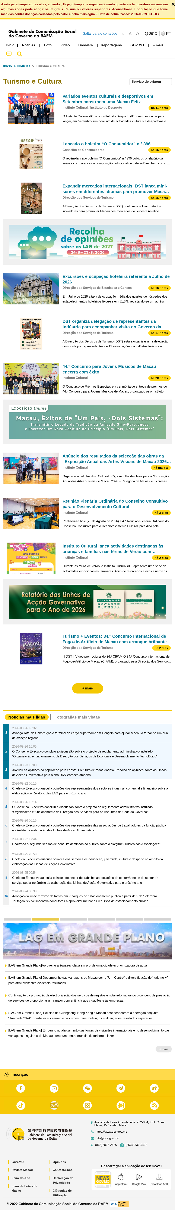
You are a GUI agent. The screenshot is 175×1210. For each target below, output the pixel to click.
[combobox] (151, 81)
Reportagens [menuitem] (111, 45)
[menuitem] (29, 45)
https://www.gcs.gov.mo (111, 1131)
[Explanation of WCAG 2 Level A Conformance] (119, 1204)
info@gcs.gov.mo (107, 1138)
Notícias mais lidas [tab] (26, 717)
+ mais (163, 1055)
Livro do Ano (21, 1178)
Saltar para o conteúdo (100, 33)
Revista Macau (22, 1170)
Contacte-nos (63, 1170)
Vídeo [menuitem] (65, 45)
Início (7, 66)
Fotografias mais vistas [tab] (77, 717)
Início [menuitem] (10, 45)
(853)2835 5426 (136, 1145)
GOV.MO (18, 1162)
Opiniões (59, 1162)
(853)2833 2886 (106, 1145)
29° (153, 33)
